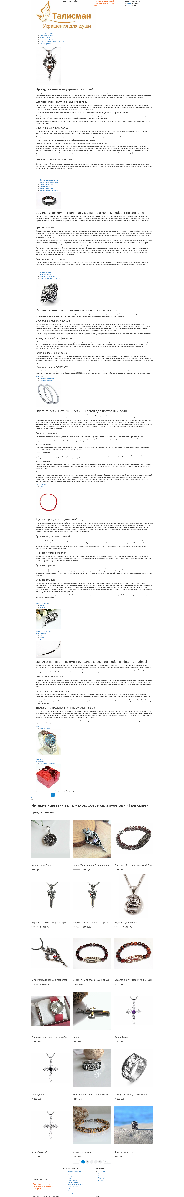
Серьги (70, 1178)
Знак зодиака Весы (41, 865)
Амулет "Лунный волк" (126, 922)
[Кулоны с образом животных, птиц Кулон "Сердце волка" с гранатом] (50, 953)
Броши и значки (73, 1182)
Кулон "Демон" (39, 1151)
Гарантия (101, 1178)
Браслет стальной (82, 1151)
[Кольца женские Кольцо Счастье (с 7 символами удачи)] (133, 1068)
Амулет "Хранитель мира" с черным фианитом (55, 922)
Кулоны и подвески (74, 1171)
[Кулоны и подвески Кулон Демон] (133, 1011)
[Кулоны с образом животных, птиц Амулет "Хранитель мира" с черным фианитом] (50, 896)
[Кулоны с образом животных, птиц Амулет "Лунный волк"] (133, 896)
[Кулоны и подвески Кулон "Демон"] (50, 1125)
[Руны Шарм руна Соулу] (133, 1125)
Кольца (70, 1176)
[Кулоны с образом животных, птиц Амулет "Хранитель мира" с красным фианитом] (92, 896)
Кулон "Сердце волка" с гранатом (49, 979)
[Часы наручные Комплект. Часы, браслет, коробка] (50, 1011)
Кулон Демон (121, 1037)
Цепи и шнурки (73, 1186)
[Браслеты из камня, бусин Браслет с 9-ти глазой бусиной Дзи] (133, 839)
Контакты (101, 1180)
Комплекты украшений (75, 1184)
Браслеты (71, 1174)
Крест (76, 1037)
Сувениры (71, 1191)
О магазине (102, 1176)
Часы (69, 1188)
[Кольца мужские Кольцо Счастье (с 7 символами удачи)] (92, 1068)
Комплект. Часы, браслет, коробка (49, 1037)
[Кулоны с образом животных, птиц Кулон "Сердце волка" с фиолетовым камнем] (92, 839)
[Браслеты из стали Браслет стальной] (92, 1125)
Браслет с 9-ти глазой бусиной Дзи (133, 865)
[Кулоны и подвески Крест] (92, 1011)
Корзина (129, 3)
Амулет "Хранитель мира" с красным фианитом (98, 922)
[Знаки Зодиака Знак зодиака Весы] (50, 839)
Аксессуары (72, 1193)
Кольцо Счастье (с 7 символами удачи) (93, 1094)
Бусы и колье (72, 1180)
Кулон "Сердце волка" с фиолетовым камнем (96, 865)
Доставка (101, 1174)
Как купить (101, 1171)
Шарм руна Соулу (123, 1151)
